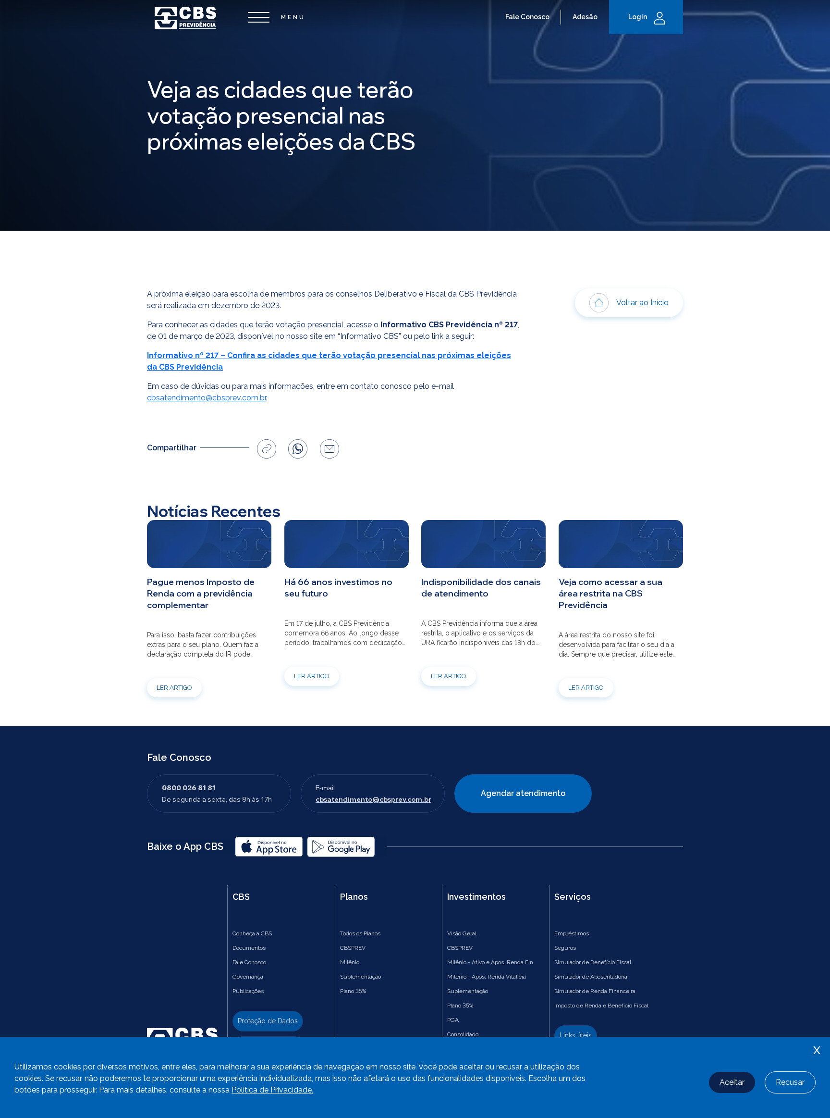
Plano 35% (353, 991)
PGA (453, 1020)
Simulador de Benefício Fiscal (592, 962)
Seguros (565, 947)
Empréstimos (571, 933)
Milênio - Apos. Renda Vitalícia (486, 976)
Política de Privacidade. (272, 1089)
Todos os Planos (360, 933)
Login (637, 17)
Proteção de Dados (268, 1021)
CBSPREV (353, 947)
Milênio (349, 962)
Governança (247, 976)
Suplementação (360, 976)
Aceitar (732, 1082)
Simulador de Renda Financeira (594, 991)
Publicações (248, 991)
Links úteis (576, 1035)
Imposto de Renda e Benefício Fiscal (601, 1005)
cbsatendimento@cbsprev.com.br (206, 397)
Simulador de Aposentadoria (590, 976)
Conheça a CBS (252, 933)
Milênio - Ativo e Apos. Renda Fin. (491, 962)
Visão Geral (461, 933)
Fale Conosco (527, 17)
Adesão (585, 17)
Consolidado (462, 1034)
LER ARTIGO (174, 687)
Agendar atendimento (523, 793)
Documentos (249, 947)
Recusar (790, 1082)
